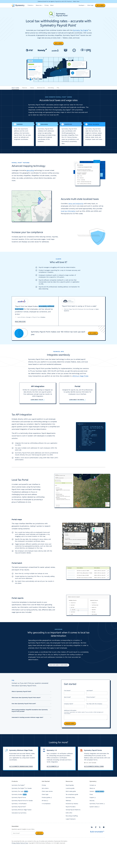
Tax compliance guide (72, 794)
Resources (38, 5)
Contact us (93, 785)
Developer (81, 5)
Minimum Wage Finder (80, 376)
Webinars (68, 800)
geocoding (30, 170)
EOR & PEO (69, 813)
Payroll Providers (70, 806)
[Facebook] (95, 827)
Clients (32, 87)
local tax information (68, 211)
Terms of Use (24, 843)
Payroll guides (70, 785)
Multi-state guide (71, 791)
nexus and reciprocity (75, 203)
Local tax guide (70, 788)
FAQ (58, 87)
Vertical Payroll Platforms (73, 809)
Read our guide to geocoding (58, 665)
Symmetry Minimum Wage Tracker (22, 809)
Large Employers (71, 819)
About (51, 5)
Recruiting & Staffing (72, 816)
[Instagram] (103, 827)
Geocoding (51, 87)
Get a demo (100, 5)
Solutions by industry (72, 803)
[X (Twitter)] (99, 827)
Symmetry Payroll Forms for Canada (22, 800)
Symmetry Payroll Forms (19, 797)
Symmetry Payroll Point (19, 806)
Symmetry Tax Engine (80, 30)
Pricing (46, 5)
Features (24, 87)
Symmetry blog (70, 797)
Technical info (41, 87)
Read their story (20, 321)
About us (92, 788)
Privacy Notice (16, 843)
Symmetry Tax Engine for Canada (22, 788)
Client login (90, 5)
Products (30, 5)
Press (91, 794)
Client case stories (47, 791)
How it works (15, 87)
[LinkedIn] (91, 827)
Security (92, 800)
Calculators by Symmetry (19, 813)
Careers (97, 791)
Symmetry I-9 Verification (19, 803)
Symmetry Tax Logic (19, 791)
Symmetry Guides (19, 794)
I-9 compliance (46, 803)
